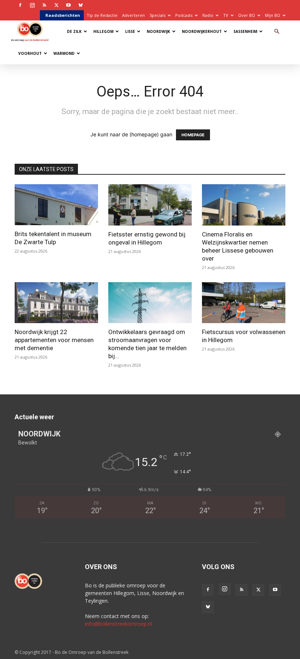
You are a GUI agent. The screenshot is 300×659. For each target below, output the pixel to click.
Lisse (130, 31)
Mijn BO (272, 15)
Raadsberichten (62, 15)
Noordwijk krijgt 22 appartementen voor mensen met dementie (54, 340)
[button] (276, 31)
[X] (56, 5)
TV (225, 15)
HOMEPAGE (193, 134)
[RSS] (44, 5)
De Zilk (74, 31)
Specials (157, 15)
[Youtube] (68, 5)
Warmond (64, 53)
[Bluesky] (80, 5)
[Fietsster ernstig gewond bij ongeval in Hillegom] (150, 205)
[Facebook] (20, 5)
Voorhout (30, 53)
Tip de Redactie (102, 15)
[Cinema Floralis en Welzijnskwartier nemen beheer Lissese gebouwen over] (243, 205)
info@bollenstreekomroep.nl (118, 623)
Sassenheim (245, 31)
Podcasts (183, 15)
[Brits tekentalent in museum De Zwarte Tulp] (56, 204)
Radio (207, 15)
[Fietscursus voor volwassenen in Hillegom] (243, 302)
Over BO (246, 15)
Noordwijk (158, 31)
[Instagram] (32, 5)
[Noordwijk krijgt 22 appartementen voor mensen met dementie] (56, 302)
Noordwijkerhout (202, 31)
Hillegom (103, 31)
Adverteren (133, 15)
